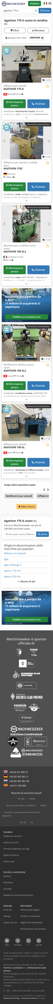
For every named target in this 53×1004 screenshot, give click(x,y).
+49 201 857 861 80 (19, 781)
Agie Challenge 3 (12, 564)
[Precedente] (4, 64)
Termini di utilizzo (29, 998)
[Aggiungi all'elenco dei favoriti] (47, 86)
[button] (49, 3)
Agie (6, 559)
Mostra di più (27, 581)
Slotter (43, 805)
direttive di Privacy (11, 998)
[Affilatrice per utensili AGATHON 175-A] (26, 64)
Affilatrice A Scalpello (15, 553)
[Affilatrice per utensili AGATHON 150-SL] (26, 422)
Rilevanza (39, 30)
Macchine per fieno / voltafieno (21, 805)
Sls (32, 822)
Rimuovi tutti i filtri (17, 38)
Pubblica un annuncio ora (27, 316)
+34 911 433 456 (17, 785)
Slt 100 (23, 822)
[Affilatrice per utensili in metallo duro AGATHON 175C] (26, 140)
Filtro (16, 30)
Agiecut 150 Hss (12, 570)
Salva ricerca (27, 506)
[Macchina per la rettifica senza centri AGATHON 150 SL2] (26, 223)
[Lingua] (45, 3)
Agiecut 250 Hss (12, 576)
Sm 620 (21, 798)
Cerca (46, 10)
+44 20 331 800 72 (18, 772)
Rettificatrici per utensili (19, 496)
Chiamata (40, 103)
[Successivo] (49, 64)
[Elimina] (36, 10)
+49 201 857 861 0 (18, 776)
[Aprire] (26, 117)
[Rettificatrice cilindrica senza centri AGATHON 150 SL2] (26, 342)
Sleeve (32, 798)
